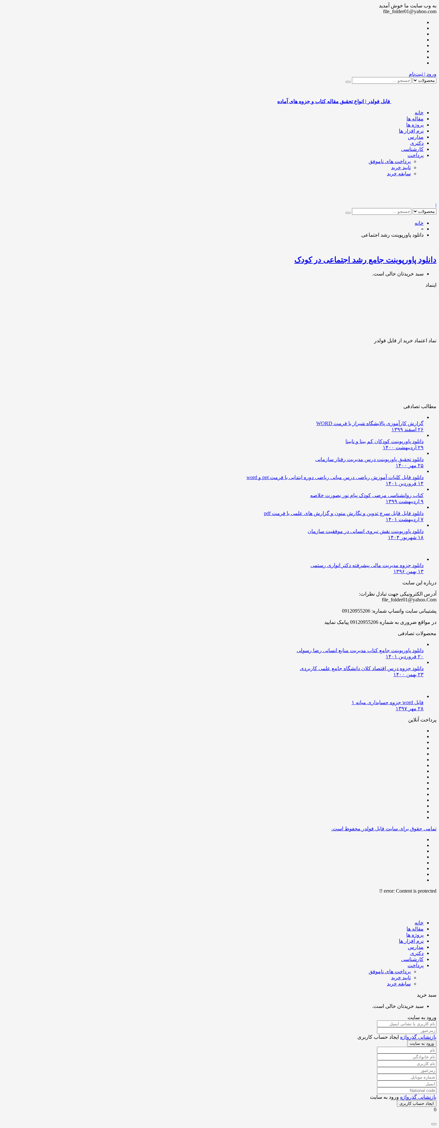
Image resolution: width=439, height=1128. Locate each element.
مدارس (416, 137)
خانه (419, 112)
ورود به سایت (422, 1043)
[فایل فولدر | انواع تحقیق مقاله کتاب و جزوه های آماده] (413, 199)
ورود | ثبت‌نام (422, 74)
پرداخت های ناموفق (390, 161)
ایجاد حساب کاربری (416, 1103)
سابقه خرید (399, 173)
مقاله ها (415, 118)
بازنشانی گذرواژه (418, 1037)
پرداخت (416, 155)
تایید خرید (401, 167)
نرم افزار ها (411, 131)
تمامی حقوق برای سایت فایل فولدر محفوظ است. (383, 828)
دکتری (417, 143)
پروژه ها (415, 124)
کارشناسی (412, 149)
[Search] (348, 82)
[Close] (433, 1124)
